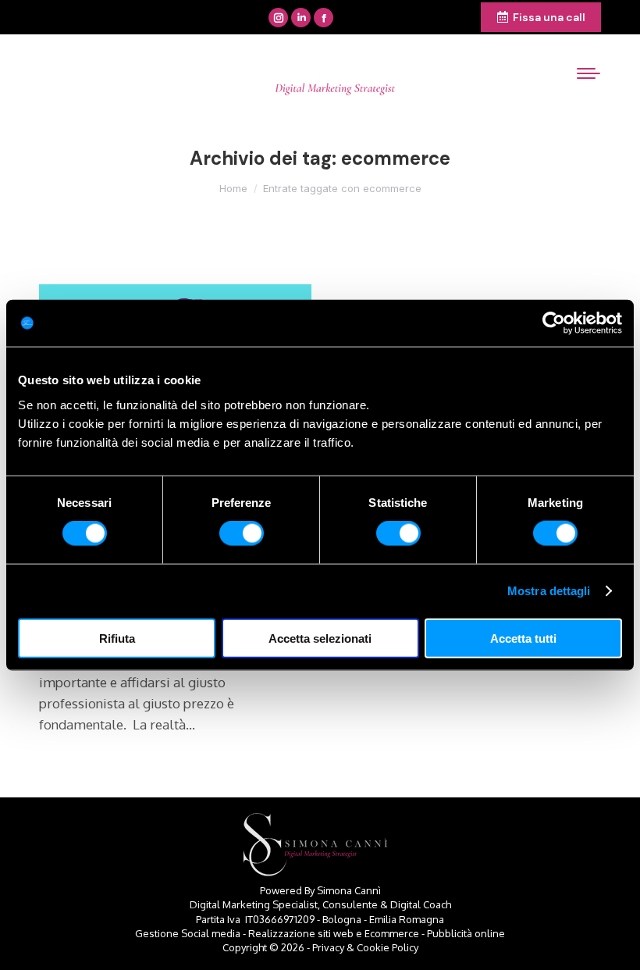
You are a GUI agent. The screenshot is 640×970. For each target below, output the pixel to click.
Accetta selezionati (320, 637)
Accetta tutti (523, 637)
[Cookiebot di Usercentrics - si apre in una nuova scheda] (553, 323)
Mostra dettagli (549, 590)
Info (375, 17)
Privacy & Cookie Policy (365, 947)
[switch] (241, 533)
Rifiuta (117, 637)
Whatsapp (441, 17)
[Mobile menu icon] (588, 73)
